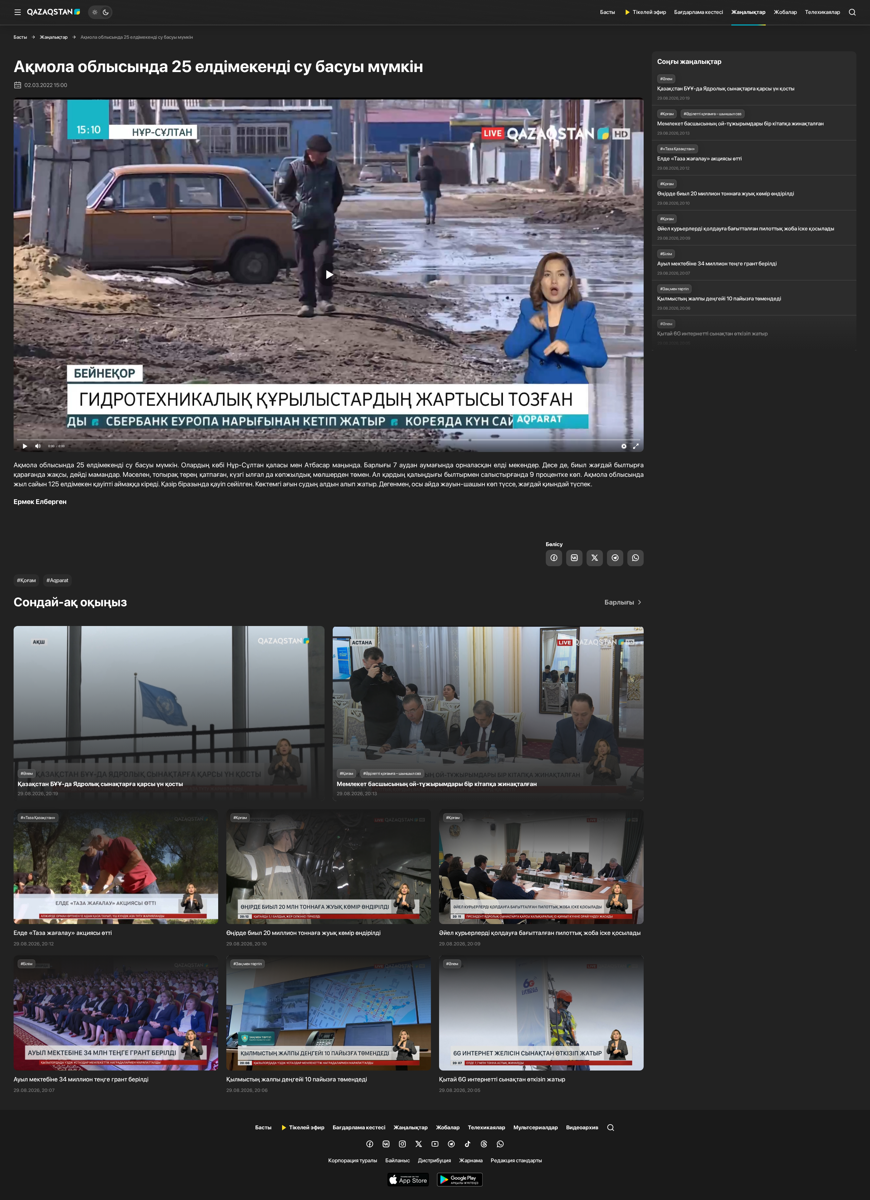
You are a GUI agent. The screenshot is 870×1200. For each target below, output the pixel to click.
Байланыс (397, 1160)
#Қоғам (26, 580)
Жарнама (471, 1160)
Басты (607, 12)
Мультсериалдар (536, 1127)
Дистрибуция (434, 1160)
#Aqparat (57, 580)
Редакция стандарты (516, 1160)
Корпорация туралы (352, 1160)
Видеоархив (582, 1127)
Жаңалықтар (748, 12)
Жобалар (785, 12)
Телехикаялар (822, 12)
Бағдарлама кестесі (698, 12)
